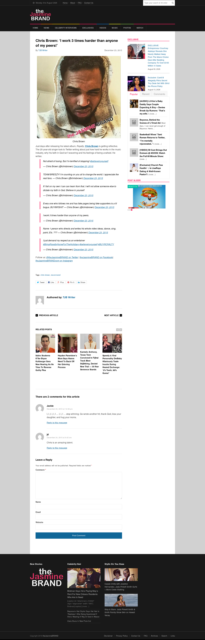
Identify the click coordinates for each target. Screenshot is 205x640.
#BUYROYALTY (106, 244)
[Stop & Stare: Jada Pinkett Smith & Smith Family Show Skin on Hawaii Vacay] (121, 600)
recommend (55, 275)
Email (38, 512)
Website (39, 522)
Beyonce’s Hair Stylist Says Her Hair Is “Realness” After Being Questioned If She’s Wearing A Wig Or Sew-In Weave (83, 614)
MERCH (140, 28)
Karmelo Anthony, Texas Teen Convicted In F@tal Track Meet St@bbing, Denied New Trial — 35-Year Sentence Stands (89, 360)
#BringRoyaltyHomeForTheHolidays (61, 244)
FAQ (79, 2)
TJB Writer (43, 50)
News (46, 28)
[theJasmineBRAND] (40, 14)
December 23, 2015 (83, 166)
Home (65, 2)
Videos (102, 28)
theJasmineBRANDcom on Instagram (54, 260)
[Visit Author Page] (40, 300)
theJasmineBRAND (50, 635)
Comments (159, 94)
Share (82, 282)
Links (173, 636)
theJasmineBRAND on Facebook (96, 257)
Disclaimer (108, 636)
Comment (41, 469)
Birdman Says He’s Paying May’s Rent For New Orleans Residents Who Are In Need (82, 594)
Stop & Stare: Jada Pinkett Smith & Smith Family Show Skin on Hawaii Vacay (120, 612)
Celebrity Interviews (66, 28)
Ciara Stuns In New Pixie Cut (79, 621)
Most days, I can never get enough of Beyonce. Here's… (153, 124)
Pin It (72, 282)
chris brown (45, 275)
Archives (154, 636)
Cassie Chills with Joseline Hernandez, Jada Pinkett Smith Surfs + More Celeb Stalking (121, 586)
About (72, 2)
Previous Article (48, 315)
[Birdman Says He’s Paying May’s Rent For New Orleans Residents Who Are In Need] (84, 578)
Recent (145, 94)
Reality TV (132, 186)
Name (38, 501)
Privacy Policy (122, 636)
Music (115, 28)
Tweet (42, 282)
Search (164, 636)
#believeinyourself (99, 161)
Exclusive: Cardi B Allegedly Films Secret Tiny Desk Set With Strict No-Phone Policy (158, 82)
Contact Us (88, 2)
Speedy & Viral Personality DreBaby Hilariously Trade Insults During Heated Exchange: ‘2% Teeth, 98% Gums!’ (112, 364)
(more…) (152, 107)
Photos (127, 28)
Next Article (111, 315)
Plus (62, 282)
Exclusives (88, 28)
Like (52, 282)
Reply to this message (57, 422)
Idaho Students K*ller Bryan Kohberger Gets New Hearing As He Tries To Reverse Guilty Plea (45, 362)
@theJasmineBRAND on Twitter (62, 257)
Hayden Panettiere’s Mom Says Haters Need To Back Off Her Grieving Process (67, 361)
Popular (134, 94)
